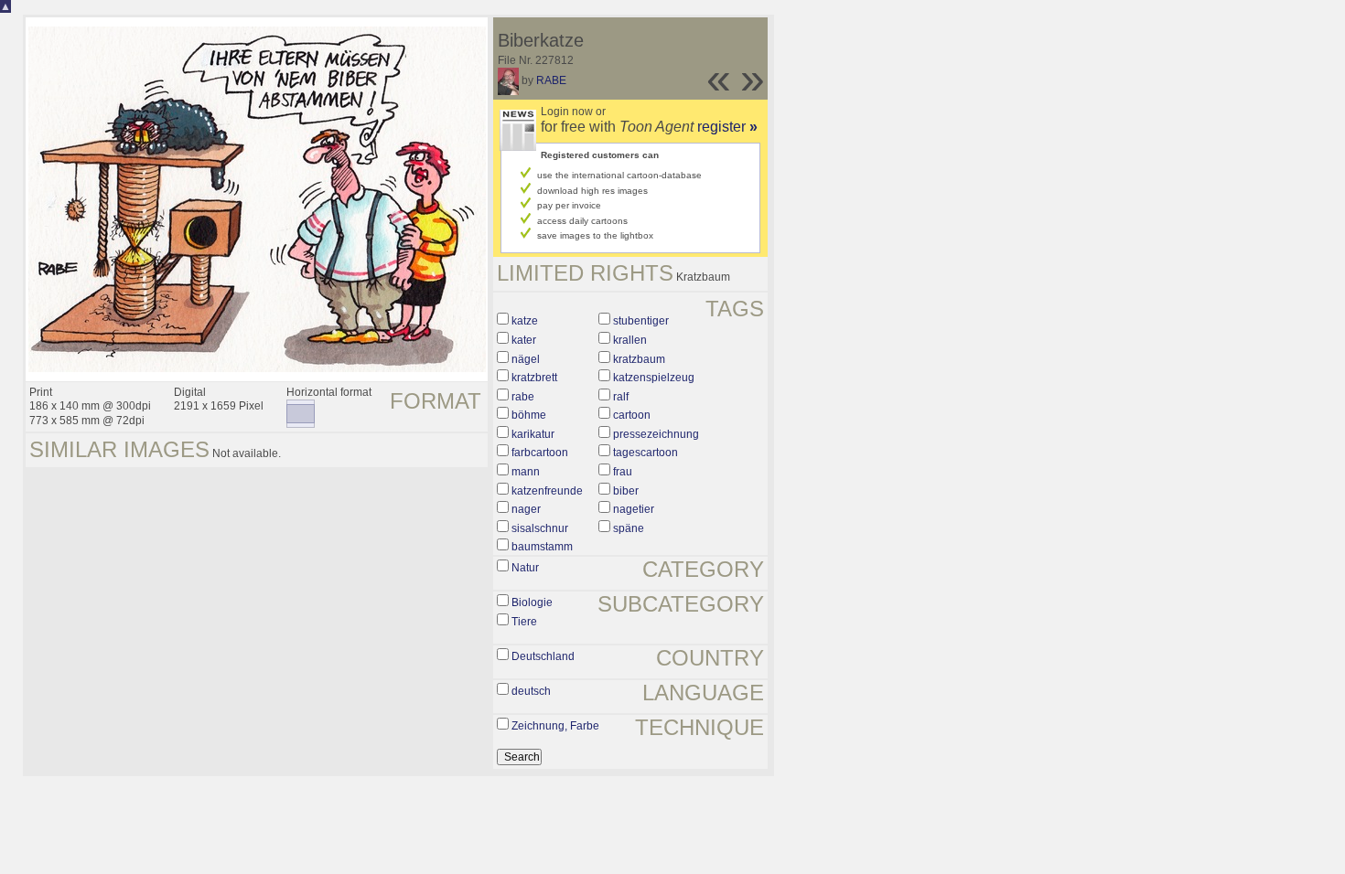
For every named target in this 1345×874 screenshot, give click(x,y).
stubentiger (641, 320)
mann (525, 471)
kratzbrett (534, 377)
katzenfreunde (547, 491)
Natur (525, 567)
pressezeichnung (656, 434)
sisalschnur (539, 528)
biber (626, 491)
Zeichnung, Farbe (555, 725)
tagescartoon (645, 452)
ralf (621, 396)
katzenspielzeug (653, 377)
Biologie (532, 602)
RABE (551, 80)
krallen (630, 340)
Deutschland (543, 656)
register (727, 126)
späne (628, 528)
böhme (528, 415)
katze (524, 320)
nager (526, 509)
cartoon (632, 415)
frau (622, 471)
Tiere (524, 621)
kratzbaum (639, 359)
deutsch (531, 691)
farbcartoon (539, 452)
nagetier (633, 509)
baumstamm (542, 546)
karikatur (532, 434)
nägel (525, 359)
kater (523, 340)
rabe (522, 396)
